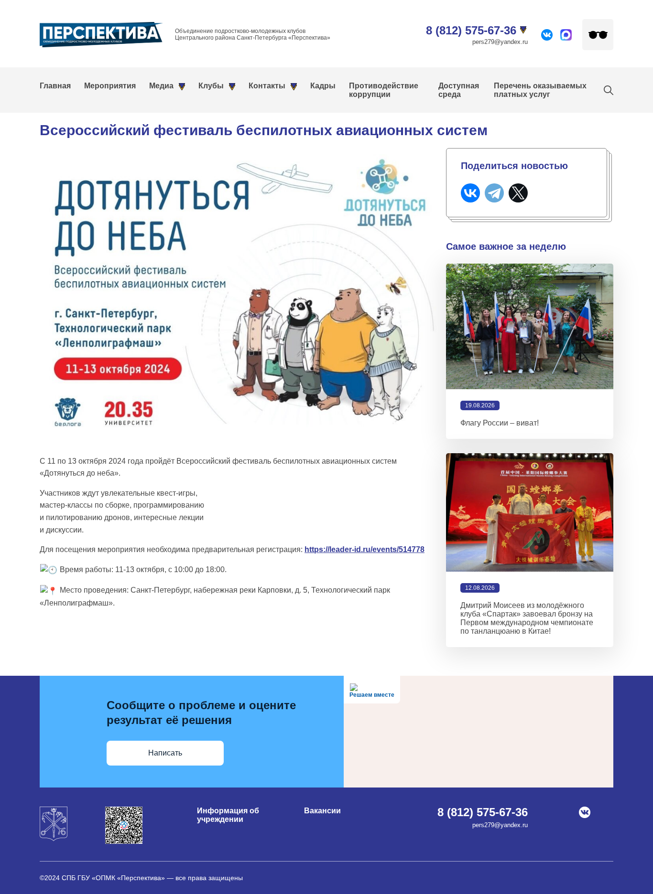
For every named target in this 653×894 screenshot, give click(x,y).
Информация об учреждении (228, 815)
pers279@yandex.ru (500, 41)
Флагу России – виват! (499, 423)
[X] (518, 192)
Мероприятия (110, 86)
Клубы (211, 86)
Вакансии (322, 811)
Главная (55, 86)
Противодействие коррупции (383, 90)
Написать (165, 753)
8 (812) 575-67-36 (471, 30)
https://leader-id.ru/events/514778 (364, 549)
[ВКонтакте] (470, 192)
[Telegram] (494, 192)
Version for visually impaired (597, 34)
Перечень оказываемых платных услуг (540, 90)
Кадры (323, 86)
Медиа (161, 86)
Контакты (267, 86)
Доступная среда (458, 90)
